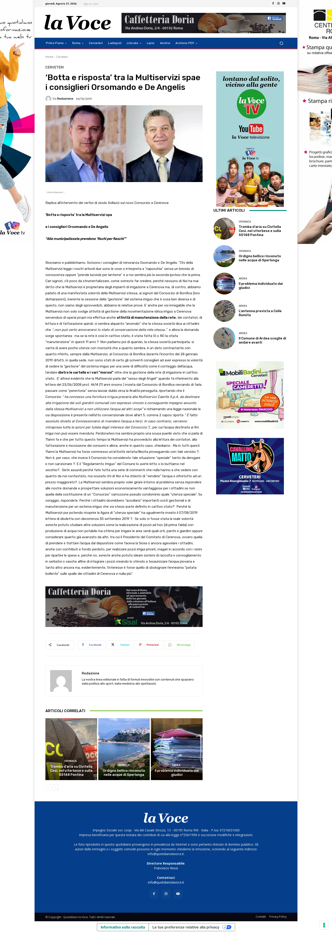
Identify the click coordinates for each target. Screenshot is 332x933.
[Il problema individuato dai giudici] (177, 749)
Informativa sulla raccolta (123, 927)
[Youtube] (284, 3)
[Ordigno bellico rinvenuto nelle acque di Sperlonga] (124, 749)
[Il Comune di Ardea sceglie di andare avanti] (224, 338)
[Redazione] (49, 99)
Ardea (176, 765)
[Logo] (77, 22)
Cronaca (70, 761)
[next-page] (55, 787)
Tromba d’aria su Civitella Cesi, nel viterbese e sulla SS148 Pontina (71, 771)
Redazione (65, 98)
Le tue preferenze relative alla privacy (185, 927)
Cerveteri (62, 57)
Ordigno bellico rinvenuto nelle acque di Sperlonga (124, 773)
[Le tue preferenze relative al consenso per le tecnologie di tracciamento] (324, 925)
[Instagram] (278, 3)
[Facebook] (273, 3)
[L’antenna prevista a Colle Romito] (224, 311)
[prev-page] (48, 787)
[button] (281, 43)
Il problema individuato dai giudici (177, 773)
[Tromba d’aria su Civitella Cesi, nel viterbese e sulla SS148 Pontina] (71, 749)
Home (49, 57)
